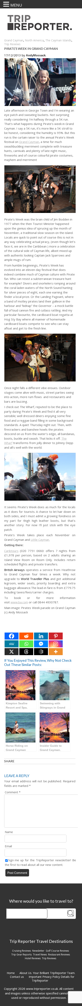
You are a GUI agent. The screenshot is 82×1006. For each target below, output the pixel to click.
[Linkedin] (41, 636)
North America (34, 40)
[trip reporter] (41, 29)
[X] (12, 651)
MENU (16, 5)
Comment (12, 792)
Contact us (17, 977)
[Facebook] (12, 636)
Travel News (40, 954)
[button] (6, 4)
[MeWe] (12, 643)
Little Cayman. (40, 540)
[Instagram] (56, 643)
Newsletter (38, 950)
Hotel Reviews (33, 958)
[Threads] (26, 651)
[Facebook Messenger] (41, 643)
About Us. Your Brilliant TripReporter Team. (47, 973)
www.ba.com (19, 602)
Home (11, 973)
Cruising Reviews (21, 950)
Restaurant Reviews (59, 954)
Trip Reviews (12, 44)
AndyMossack (36, 55)
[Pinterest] (56, 636)
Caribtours (11, 551)
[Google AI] (41, 651)
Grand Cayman (13, 40)
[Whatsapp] (26, 643)
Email (8, 846)
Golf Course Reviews (57, 950)
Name (9, 832)
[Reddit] (26, 636)
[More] (56, 651)
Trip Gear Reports (21, 954)
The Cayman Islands (58, 40)
